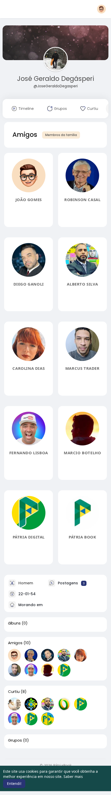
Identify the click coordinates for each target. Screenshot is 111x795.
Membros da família (61, 135)
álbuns (14, 623)
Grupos (15, 740)
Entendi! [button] (14, 783)
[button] (101, 9)
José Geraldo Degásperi (55, 78)
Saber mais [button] (73, 776)
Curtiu (14, 692)
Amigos (15, 643)
